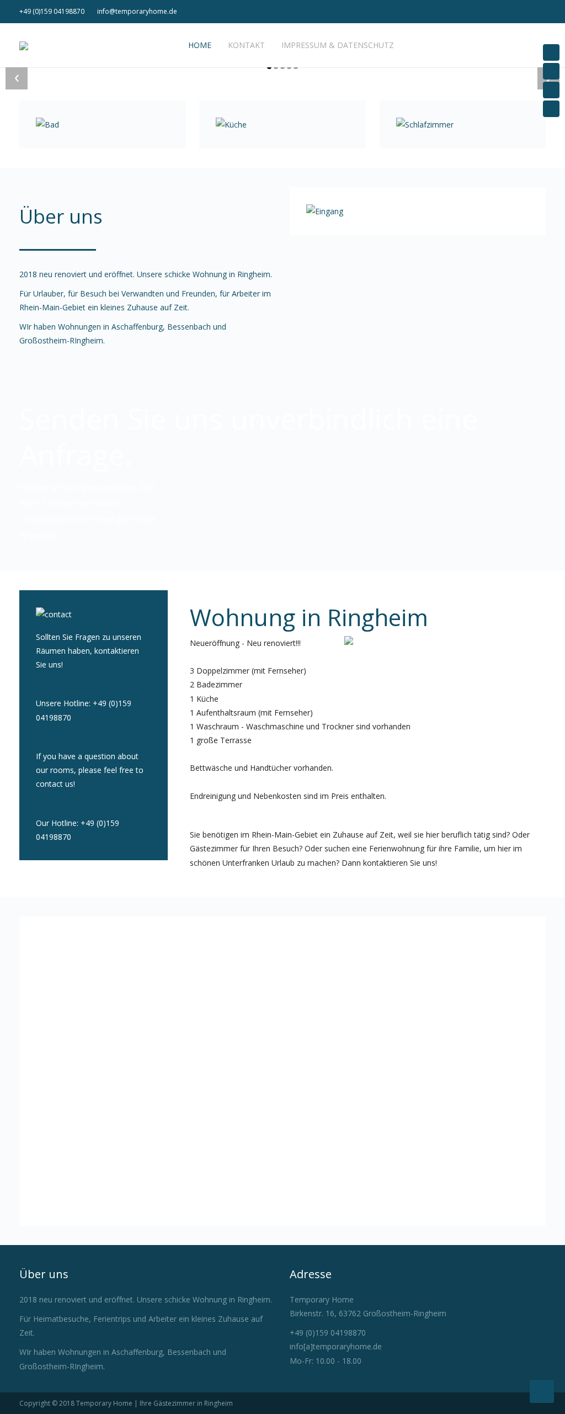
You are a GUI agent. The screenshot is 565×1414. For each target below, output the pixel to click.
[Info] (551, 90)
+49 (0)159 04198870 (51, 11)
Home (198, 45)
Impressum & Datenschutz (337, 45)
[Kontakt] (551, 108)
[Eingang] (324, 210)
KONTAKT (246, 45)
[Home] (551, 52)
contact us (54, 784)
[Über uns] (551, 71)
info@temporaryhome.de (137, 11)
